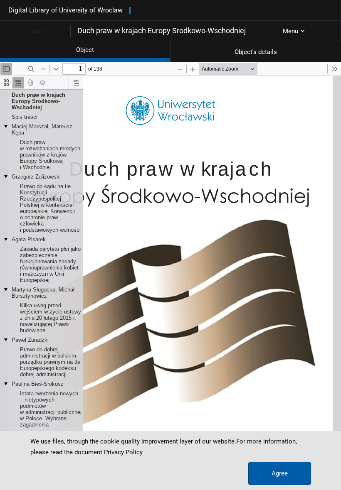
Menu (290, 31)
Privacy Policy (123, 452)
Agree (280, 473)
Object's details (256, 52)
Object (85, 50)
